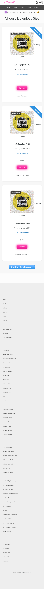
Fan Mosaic (6, 439)
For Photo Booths (8, 489)
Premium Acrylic (7, 430)
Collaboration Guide (8, 464)
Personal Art (6, 367)
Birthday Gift (6, 384)
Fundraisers (6, 375)
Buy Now (22, 88)
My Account (6, 544)
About (28, 8)
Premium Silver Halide (9, 413)
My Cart (5, 540)
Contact (35, 8)
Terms (18, 572)
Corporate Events (7, 363)
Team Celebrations (8, 354)
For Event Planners (8, 498)
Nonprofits (6, 379)
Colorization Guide (8, 460)
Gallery (15, 8)
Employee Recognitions (9, 358)
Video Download (7, 434)
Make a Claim (6, 552)
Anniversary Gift (7, 329)
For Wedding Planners (9, 485)
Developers (6, 561)
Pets (4, 396)
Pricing (22, 8)
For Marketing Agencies (9, 502)
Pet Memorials (7, 401)
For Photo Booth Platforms (10, 493)
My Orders (6, 548)
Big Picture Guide (7, 447)
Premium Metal (7, 426)
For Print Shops (7, 506)
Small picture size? (22, 74)
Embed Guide (6, 468)
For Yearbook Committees (10, 514)
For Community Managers (10, 527)
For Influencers (7, 531)
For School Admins (8, 519)
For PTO (5, 510)
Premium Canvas (7, 422)
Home (4, 299)
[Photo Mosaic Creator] (10, 2)
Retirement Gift (7, 392)
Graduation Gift (7, 337)
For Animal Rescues (8, 523)
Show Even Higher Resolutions (22, 267)
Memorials (6, 350)
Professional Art (7, 371)
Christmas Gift (7, 388)
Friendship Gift (7, 346)
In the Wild (6, 557)
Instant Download (8, 409)
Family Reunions (7, 342)
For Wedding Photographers (11, 481)
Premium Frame (7, 417)
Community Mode (8, 472)
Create (8, 8)
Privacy (14, 572)
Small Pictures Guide (8, 451)
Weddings (5, 333)
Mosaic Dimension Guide (10, 455)
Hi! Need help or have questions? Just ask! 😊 (23, 12)
